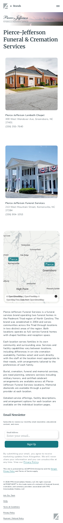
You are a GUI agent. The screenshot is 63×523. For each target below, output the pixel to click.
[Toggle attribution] (56, 296)
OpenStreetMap (37, 299)
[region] (31, 267)
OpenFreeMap (31, 296)
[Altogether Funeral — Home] (6, 6)
